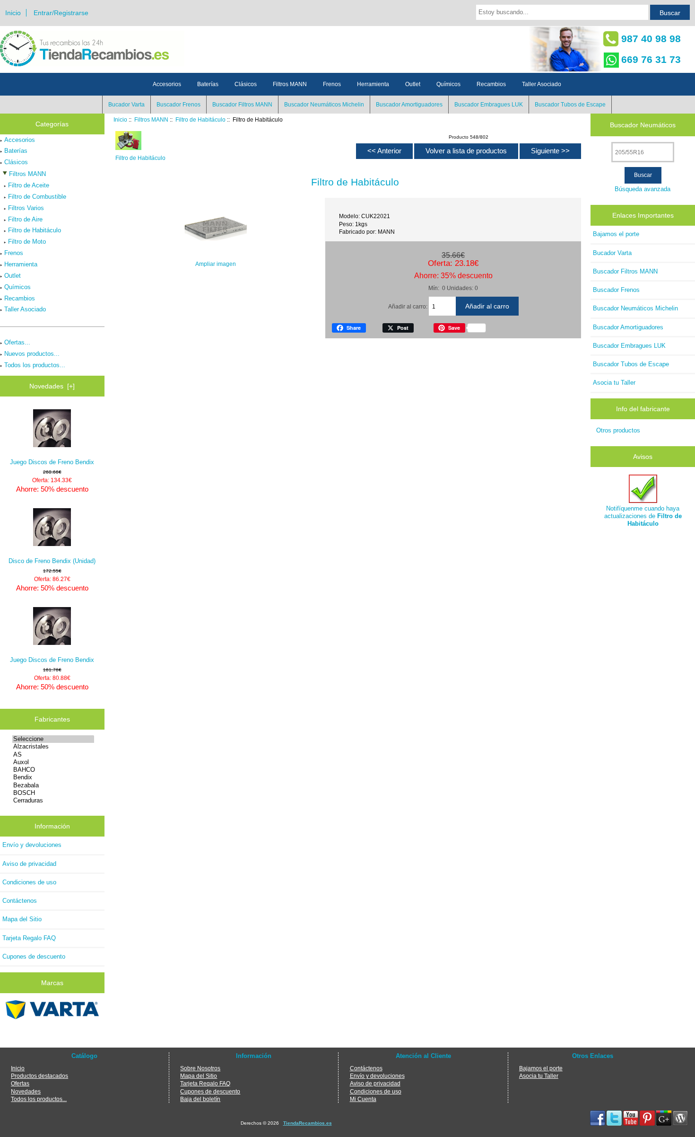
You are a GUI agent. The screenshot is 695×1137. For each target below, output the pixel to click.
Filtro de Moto (27, 241)
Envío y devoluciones (31, 844)
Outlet (412, 84)
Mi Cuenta (363, 1099)
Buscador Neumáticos (643, 125)
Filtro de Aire (25, 219)
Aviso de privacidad (29, 863)
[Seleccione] (53, 739)
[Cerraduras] (53, 800)
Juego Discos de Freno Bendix (52, 462)
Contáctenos (19, 900)
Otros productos (618, 430)
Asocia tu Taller (614, 382)
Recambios (491, 84)
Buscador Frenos (178, 104)
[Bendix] (53, 777)
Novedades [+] (52, 386)
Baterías (207, 84)
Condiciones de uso (29, 882)
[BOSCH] (53, 793)
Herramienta (373, 84)
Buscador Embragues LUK (488, 104)
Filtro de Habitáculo (200, 119)
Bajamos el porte (616, 234)
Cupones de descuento (33, 956)
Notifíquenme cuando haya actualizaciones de (643, 516)
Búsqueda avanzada (642, 189)
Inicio (13, 13)
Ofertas (20, 1083)
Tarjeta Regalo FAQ (29, 938)
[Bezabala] (53, 785)
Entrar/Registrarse (61, 13)
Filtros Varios (26, 208)
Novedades (26, 1091)
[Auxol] (53, 762)
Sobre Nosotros (200, 1068)
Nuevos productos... (32, 353)
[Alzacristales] (53, 746)
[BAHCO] (53, 770)
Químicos (448, 84)
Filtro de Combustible (37, 196)
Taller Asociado (541, 84)
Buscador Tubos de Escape (570, 104)
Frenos (332, 84)
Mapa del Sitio (22, 919)
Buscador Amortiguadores (409, 104)
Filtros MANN (151, 119)
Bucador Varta (126, 104)
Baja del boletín (200, 1099)
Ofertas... (17, 342)
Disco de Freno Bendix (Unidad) (52, 560)
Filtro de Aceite (28, 185)
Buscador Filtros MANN (242, 104)
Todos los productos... (34, 365)
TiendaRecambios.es (307, 1123)
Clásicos (246, 84)
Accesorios (167, 84)
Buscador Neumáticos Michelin (324, 104)
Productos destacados (39, 1076)
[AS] (53, 754)
